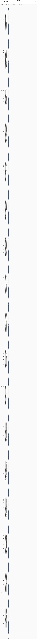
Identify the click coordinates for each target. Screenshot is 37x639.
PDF (8, 8)
